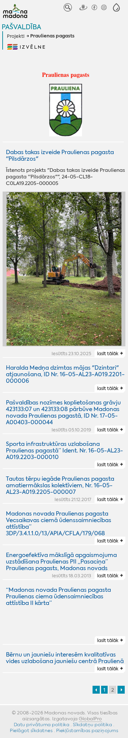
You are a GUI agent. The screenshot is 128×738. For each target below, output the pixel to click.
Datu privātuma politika (42, 724)
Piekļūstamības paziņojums (87, 730)
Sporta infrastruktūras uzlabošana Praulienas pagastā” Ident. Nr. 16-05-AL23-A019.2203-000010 (64, 450)
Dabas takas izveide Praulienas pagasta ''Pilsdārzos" (60, 155)
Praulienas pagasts (52, 36)
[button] (116, 7)
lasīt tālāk (107, 354)
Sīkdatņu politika (92, 724)
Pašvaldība (21, 26)
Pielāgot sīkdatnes (31, 730)
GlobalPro (90, 719)
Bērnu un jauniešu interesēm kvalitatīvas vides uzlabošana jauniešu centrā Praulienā (65, 658)
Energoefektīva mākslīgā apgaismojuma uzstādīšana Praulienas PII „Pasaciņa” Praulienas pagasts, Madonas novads (61, 561)
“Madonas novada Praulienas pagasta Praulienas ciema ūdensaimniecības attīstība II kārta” (58, 596)
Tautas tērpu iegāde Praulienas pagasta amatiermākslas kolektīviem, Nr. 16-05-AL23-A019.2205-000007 (60, 485)
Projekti (15, 36)
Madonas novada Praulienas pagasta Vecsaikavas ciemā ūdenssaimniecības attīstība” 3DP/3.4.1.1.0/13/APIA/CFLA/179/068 (58, 523)
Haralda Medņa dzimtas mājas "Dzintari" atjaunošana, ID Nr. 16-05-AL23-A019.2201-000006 (65, 374)
